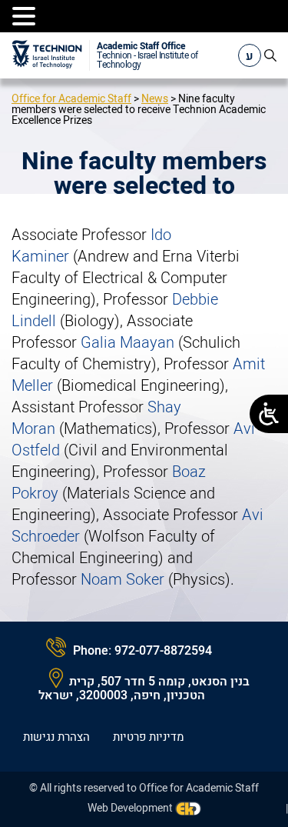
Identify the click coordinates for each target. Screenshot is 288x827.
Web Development (130, 808)
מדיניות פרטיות (148, 737)
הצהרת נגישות (56, 737)
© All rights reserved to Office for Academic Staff (144, 788)
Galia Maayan (127, 343)
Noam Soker (122, 580)
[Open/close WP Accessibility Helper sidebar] (269, 414)
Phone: (92, 651)
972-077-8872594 (163, 651)
